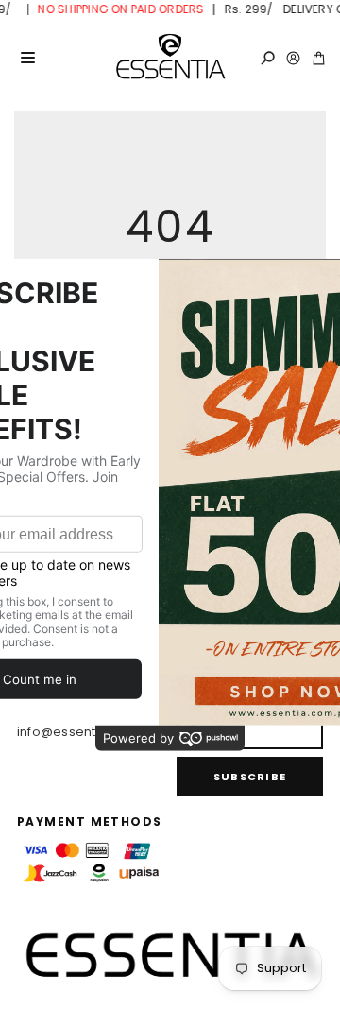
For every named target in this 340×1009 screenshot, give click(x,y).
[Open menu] (27, 57)
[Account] (293, 58)
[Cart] (319, 58)
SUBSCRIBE (250, 776)
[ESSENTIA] (170, 57)
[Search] (268, 58)
